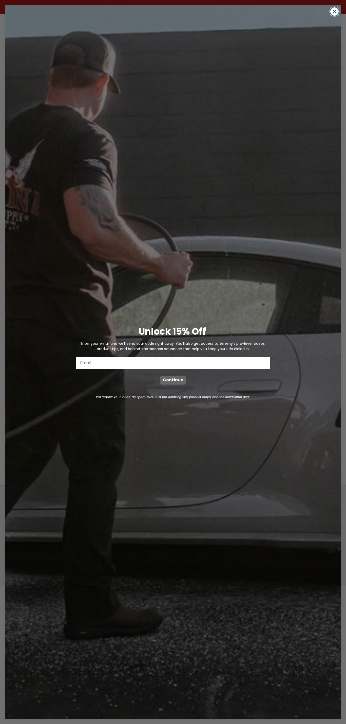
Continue (173, 380)
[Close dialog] (334, 11)
